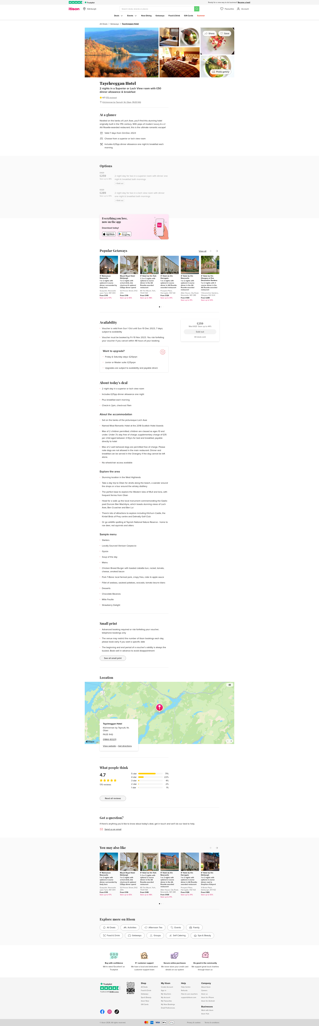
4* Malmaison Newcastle (105, 277)
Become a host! (244, 2)
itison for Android (208, 1001)
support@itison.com (188, 997)
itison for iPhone (207, 997)
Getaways (160, 15)
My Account (165, 997)
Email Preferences (168, 1008)
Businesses (207, 1006)
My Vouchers (166, 994)
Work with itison (207, 1010)
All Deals (103, 24)
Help (183, 983)
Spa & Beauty (146, 997)
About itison (205, 987)
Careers (204, 990)
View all (202, 251)
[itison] (74, 8)
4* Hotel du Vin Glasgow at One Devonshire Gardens (209, 278)
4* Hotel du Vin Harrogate (166, 277)
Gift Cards (188, 15)
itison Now (145, 1001)
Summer (201, 15)
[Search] (196, 8)
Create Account (167, 987)
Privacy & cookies (194, 1022)
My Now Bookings (168, 1004)
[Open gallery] (159, 52)
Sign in (163, 990)
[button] (159, 306)
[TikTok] (116, 1013)
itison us (204, 994)
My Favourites (166, 1001)
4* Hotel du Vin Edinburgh (207, 874)
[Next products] (216, 251)
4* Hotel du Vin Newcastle (187, 277)
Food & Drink (174, 15)
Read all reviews (113, 798)
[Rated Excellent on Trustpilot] (76, 2)
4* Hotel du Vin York (148, 276)
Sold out (200, 94)
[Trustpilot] (89, 2)
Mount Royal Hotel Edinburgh (127, 277)
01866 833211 (109, 739)
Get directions (125, 745)
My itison (165, 983)
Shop (143, 983)
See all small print (113, 658)
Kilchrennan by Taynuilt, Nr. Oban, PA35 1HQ (121, 102)
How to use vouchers (189, 994)
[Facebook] (102, 1013)
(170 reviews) (111, 97)
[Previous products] (210, 251)
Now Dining (146, 15)
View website (109, 745)
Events (130, 15)
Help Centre (185, 987)
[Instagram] (109, 1013)
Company (206, 983)
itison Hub (205, 1013)
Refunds (184, 990)
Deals (116, 15)
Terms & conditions (212, 1022)
